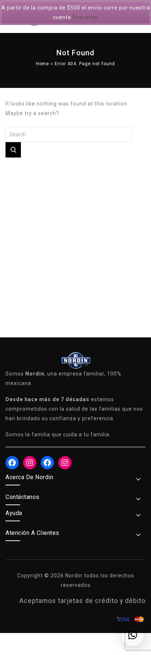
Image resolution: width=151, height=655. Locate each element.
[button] (133, 635)
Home (42, 63)
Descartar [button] (86, 17)
